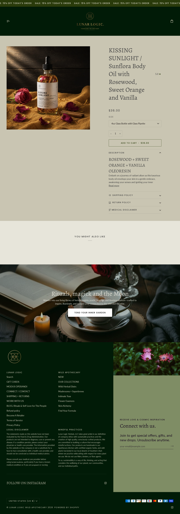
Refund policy (13, 410)
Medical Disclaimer (124, 209)
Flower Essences (66, 401)
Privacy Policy (13, 425)
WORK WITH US (15, 401)
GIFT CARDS (13, 381)
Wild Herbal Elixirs (67, 386)
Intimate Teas (64, 396)
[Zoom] (48, 88)
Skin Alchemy (64, 405)
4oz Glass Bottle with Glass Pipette (128, 123)
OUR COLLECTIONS (68, 381)
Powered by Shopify (66, 507)
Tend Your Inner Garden (90, 312)
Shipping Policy (122, 195)
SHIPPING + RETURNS (18, 396)
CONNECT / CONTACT (18, 391)
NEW (61, 377)
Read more (114, 185)
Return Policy (121, 202)
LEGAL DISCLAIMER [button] (18, 429)
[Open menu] (10, 21)
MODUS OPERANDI (17, 386)
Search (10, 377)
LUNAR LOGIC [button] (14, 372)
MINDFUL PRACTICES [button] (70, 429)
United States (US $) (22, 501)
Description (116, 152)
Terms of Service (15, 420)
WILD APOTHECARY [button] (69, 372)
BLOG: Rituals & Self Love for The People (27, 405)
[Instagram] (105, 483)
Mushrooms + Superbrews (71, 391)
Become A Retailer (15, 415)
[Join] (171, 446)
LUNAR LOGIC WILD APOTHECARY (28, 507)
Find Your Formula (67, 410)
